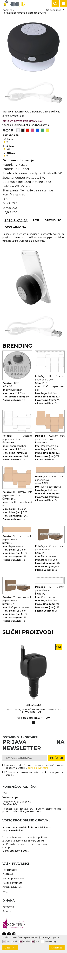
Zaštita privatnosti (13, 878)
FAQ (4, 792)
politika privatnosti (38, 767)
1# (4, 142)
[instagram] (9, 934)
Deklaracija (15, 227)
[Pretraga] (55, 3)
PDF (36, 220)
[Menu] (63, 3)
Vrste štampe (10, 797)
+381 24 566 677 (23, 801)
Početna (7, 10)
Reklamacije (9, 869)
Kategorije (8, 906)
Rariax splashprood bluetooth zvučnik (24, 12)
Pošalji (56, 758)
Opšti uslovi (9, 874)
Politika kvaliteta (12, 882)
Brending (52, 220)
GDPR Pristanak (12, 887)
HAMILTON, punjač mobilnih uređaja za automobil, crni (34, 711)
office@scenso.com (29, 811)
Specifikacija (15, 220)
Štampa (6, 911)
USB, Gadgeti (53, 10)
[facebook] (4, 934)
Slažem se (56, 947)
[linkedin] (13, 934)
